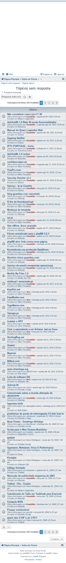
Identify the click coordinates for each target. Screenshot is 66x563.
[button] (57, 103)
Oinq (28, 520)
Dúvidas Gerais (24, 426)
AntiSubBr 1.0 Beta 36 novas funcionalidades (31, 122)
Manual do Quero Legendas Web (25, 130)
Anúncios (22, 127)
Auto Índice (22, 374)
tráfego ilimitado (16, 468)
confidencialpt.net (17, 162)
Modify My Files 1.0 (17, 273)
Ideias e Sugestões (26, 119)
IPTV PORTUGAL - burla (20, 146)
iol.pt (10, 217)
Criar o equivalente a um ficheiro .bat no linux (32, 329)
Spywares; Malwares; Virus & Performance (30, 447)
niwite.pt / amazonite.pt (20, 281)
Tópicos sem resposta (10, 83)
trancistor (30, 470)
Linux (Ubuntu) (24, 326)
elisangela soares (33, 406)
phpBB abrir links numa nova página (27, 241)
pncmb (29, 512)
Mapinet (11, 353)
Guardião (30, 117)
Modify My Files (24, 278)
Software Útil (23, 382)
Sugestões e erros (26, 434)
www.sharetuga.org (17, 369)
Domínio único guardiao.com (23, 257)
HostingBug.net (15, 337)
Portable (11, 457)
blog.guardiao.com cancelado (23, 194)
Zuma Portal (41, 551)
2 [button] (45, 102)
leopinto (29, 432)
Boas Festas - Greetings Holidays (25, 421)
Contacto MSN (15, 502)
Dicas (20, 246)
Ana (28, 292)
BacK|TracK (31, 371)
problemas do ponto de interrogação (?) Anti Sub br (35, 413)
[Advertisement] (33, 37)
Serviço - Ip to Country (19, 186)
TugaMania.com (15, 305)
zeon (28, 387)
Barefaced (30, 424)
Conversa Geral (25, 151)
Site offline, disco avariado (21, 225)
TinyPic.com (14, 170)
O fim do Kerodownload (20, 202)
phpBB (26, 553)
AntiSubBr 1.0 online (18, 154)
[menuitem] (9, 74)
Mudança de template (18, 209)
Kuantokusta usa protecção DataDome (28, 249)
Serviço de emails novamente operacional (30, 265)
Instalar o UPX (15, 321)
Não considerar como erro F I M (24, 114)
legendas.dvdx (15, 403)
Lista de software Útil (18, 377)
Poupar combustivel (18, 509)
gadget (11, 437)
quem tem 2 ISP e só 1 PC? (22, 517)
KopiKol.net (13, 289)
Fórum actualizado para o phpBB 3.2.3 (28, 233)
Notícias (21, 198)
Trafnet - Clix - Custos (19, 483)
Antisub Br (13, 385)
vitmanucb (30, 416)
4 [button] (53, 102)
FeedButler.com (15, 297)
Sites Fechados (24, 166)
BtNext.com (13, 361)
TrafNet (21, 472)
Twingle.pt (12, 313)
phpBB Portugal (39, 556)
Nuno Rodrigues (33, 440)
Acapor (11, 345)
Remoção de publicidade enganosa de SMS (31, 476)
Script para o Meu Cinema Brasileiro (27, 429)
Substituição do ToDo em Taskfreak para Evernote (34, 494)
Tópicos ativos (28, 83)
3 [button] (49, 102)
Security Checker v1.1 (19, 178)
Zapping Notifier (16, 138)
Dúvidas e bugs (24, 389)
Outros (21, 135)
